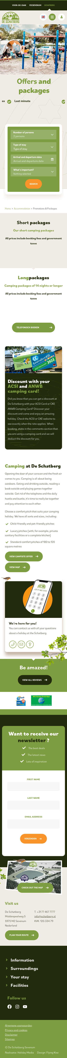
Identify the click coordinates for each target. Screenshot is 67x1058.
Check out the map (32, 887)
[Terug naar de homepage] (10, 17)
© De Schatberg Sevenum (20, 1047)
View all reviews (32, 680)
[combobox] (33, 147)
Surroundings (24, 968)
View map (14, 567)
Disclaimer (11, 1034)
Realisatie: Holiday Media (19, 1052)
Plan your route (19, 935)
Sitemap (10, 1039)
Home (8, 208)
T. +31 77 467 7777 (44, 911)
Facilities (19, 985)
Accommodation (22, 208)
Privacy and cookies (16, 1030)
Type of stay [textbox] (20, 148)
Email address (33, 816)
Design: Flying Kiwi (48, 1052)
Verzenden (30, 838)
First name (33, 779)
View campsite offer (21, 556)
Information (22, 960)
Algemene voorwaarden (18, 1025)
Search (34, 183)
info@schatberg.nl (45, 916)
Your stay (20, 977)
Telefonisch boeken (27, 327)
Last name (33, 797)
